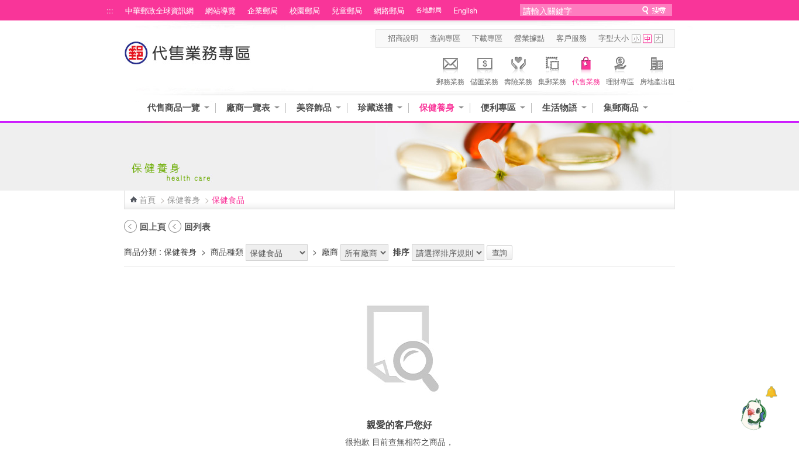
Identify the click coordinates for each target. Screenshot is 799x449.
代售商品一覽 (173, 107)
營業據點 (529, 38)
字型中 (647, 38)
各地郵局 (429, 9)
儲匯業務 (484, 81)
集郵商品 (621, 107)
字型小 (636, 38)
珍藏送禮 (375, 107)
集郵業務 (552, 81)
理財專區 (620, 81)
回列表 (197, 226)
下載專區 (487, 38)
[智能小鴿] (752, 413)
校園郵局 (305, 10)
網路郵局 (389, 10)
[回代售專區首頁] (188, 59)
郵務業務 (450, 81)
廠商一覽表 (248, 107)
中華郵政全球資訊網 (159, 10)
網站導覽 (220, 10)
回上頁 (153, 226)
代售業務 (586, 81)
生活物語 (559, 107)
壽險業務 (518, 81)
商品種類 (227, 251)
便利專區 (498, 107)
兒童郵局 (347, 10)
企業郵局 (262, 10)
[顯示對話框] (771, 392)
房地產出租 (657, 81)
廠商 (330, 251)
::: (109, 10)
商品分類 (140, 251)
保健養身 (436, 107)
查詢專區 (445, 38)
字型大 (658, 38)
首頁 (147, 199)
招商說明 (403, 38)
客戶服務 (571, 38)
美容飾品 (314, 107)
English (465, 10)
